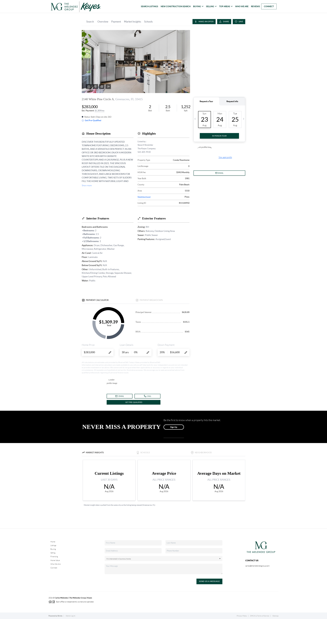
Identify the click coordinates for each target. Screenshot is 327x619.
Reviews (255, 6)
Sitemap (275, 616)
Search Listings (149, 6)
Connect (269, 6)
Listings (53, 545)
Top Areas (224, 6)
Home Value (55, 560)
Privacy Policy (242, 616)
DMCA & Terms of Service (259, 616)
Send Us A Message (209, 581)
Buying (197, 6)
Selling (210, 6)
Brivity (60, 616)
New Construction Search (176, 6)
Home (52, 542)
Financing (54, 556)
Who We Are (241, 6)
